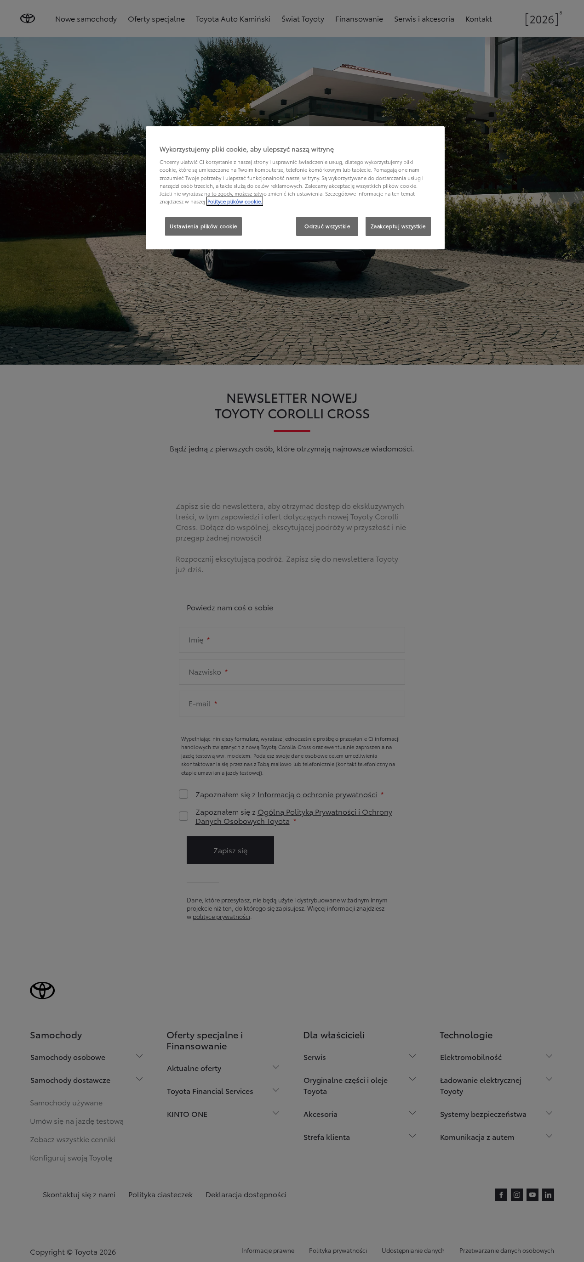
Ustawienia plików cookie (203, 226)
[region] (295, 187)
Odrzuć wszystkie (327, 226)
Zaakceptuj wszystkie (398, 226)
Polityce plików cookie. (234, 201)
